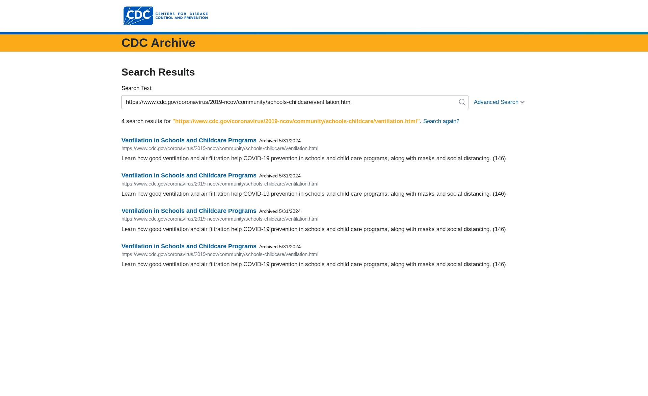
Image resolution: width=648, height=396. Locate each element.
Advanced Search (496, 102)
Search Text (137, 88)
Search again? (441, 121)
